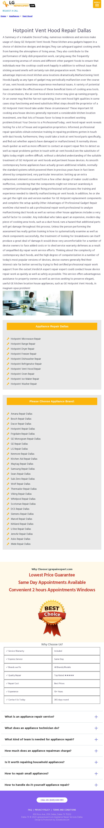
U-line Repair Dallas (21, 529)
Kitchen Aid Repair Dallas (24, 459)
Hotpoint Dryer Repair (22, 349)
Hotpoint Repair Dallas (23, 429)
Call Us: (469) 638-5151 (52, 800)
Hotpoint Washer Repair (24, 384)
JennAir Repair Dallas (22, 534)
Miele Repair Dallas (21, 544)
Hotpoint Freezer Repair (23, 354)
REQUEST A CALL (10, 11)
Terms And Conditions (64, 810)
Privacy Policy (42, 810)
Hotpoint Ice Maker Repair (25, 379)
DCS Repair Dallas (20, 509)
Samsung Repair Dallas (23, 469)
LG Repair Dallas (19, 449)
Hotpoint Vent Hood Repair (26, 369)
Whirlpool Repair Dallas (23, 499)
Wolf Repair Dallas (20, 484)
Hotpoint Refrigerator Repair (26, 364)
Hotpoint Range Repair (23, 344)
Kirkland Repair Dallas (22, 524)
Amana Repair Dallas (21, 414)
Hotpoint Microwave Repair (26, 339)
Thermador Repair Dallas (24, 489)
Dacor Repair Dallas (21, 424)
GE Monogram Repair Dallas (26, 439)
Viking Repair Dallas (21, 494)
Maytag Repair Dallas (22, 464)
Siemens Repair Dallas (22, 514)
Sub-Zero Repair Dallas (23, 479)
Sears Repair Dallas (21, 474)
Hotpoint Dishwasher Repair (26, 359)
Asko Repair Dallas (20, 539)
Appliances (14, 16)
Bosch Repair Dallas (21, 419)
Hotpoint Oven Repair (22, 374)
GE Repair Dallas (19, 444)
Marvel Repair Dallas (21, 519)
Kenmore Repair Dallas (22, 454)
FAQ (30, 810)
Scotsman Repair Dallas (23, 504)
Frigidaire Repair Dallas (23, 434)
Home (3, 16)
